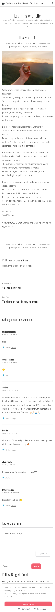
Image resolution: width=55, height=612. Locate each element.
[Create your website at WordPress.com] (27, 3)
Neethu (5, 430)
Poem (39, 47)
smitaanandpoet (9, 331)
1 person (13, 348)
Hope (37, 43)
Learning (43, 43)
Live (26, 47)
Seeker (5, 387)
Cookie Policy (9, 597)
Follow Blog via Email (15, 574)
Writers (44, 47)
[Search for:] (16, 566)
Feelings (14, 47)
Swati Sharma (11, 43)
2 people (13, 418)
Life (48, 43)
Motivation (32, 47)
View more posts (25, 265)
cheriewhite (7, 461)
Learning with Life (27, 15)
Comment (42, 553)
